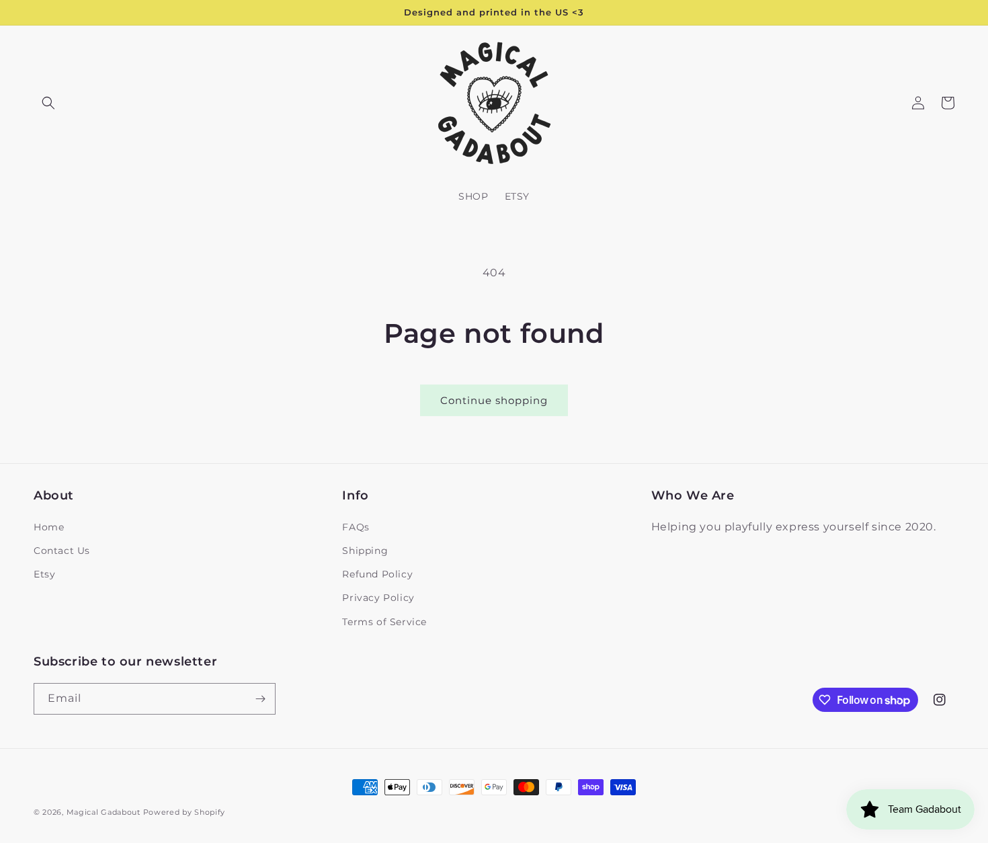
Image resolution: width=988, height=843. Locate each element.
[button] (48, 103)
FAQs (355, 527)
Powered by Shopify (184, 812)
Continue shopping (494, 400)
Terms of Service (384, 622)
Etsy (44, 574)
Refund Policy (377, 574)
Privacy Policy (378, 598)
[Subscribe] (260, 699)
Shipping (365, 551)
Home (49, 527)
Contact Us (62, 551)
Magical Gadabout (103, 812)
